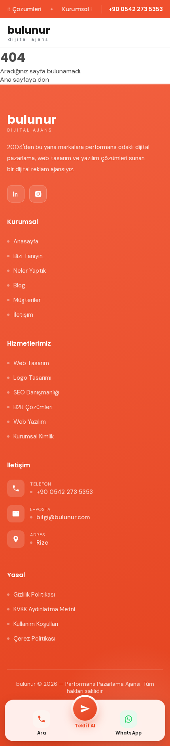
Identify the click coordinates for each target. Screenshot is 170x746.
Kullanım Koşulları (35, 624)
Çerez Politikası (34, 639)
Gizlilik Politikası (34, 595)
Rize (42, 543)
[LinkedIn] (16, 194)
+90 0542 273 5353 (135, 9)
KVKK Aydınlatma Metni (44, 609)
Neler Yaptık (29, 271)
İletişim (23, 315)
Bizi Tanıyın (28, 256)
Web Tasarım (31, 363)
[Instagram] (38, 194)
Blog (19, 285)
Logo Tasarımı (32, 378)
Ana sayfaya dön (24, 79)
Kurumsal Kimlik (33, 436)
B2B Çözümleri (33, 407)
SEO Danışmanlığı (36, 392)
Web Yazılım (29, 422)
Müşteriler (27, 300)
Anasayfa (25, 241)
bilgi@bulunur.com (63, 517)
